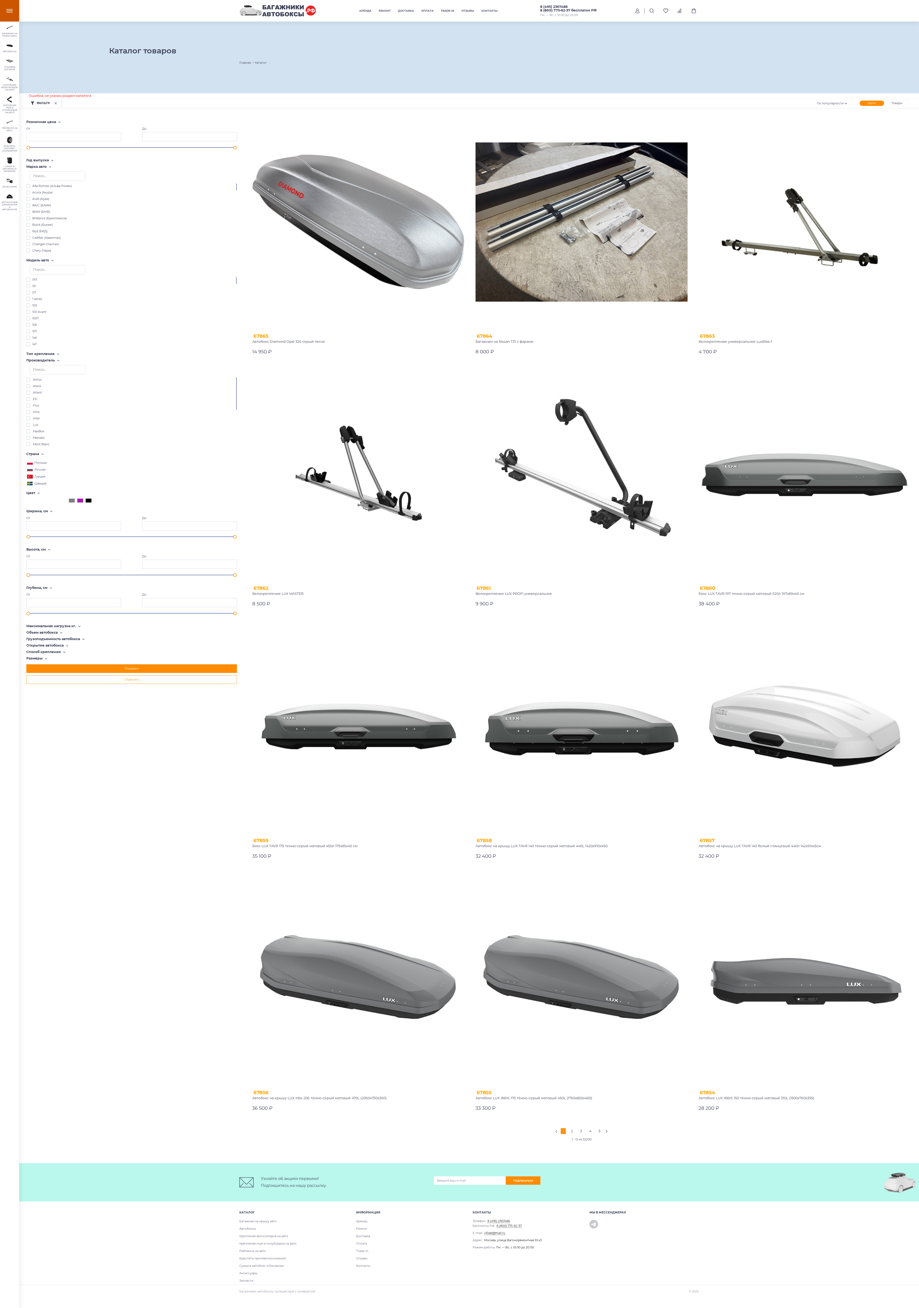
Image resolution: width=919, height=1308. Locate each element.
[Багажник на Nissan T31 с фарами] (582, 222)
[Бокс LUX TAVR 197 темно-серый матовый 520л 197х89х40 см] (805, 474)
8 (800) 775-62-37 (509, 1226)
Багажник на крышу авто (258, 1221)
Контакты (489, 10)
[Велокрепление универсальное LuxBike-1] (805, 222)
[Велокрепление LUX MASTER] (358, 474)
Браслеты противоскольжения (262, 1258)
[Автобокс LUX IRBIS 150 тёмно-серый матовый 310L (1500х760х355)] (805, 979)
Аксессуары (248, 1273)
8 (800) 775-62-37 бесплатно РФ (568, 10)
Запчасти (246, 1280)
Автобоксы (247, 1228)
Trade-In (447, 10)
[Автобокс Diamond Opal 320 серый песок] (358, 222)
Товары (896, 103)
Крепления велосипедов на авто (263, 1236)
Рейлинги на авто (252, 1251)
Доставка (406, 10)
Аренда (365, 10)
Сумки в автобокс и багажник (261, 1266)
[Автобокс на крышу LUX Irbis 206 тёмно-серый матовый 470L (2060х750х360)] (358, 979)
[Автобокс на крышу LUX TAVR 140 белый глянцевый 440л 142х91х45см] (805, 726)
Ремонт (385, 10)
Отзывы (467, 10)
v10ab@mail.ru (494, 1233)
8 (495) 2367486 (554, 7)
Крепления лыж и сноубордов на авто (268, 1243)
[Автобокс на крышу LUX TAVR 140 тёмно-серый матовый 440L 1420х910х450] (582, 726)
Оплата (427, 10)
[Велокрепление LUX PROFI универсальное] (582, 474)
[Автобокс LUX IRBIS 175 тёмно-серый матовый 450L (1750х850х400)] (582, 979)
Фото (872, 103)
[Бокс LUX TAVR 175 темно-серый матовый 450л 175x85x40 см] (358, 726)
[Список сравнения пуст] (680, 10)
